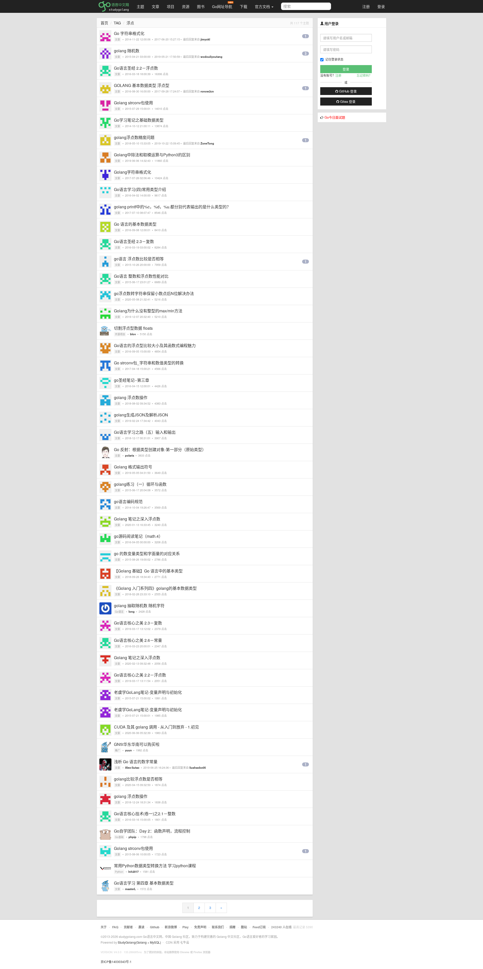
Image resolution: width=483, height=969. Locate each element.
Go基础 (119, 837)
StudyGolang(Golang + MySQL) (139, 942)
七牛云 (184, 942)
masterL (130, 889)
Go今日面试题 (335, 117)
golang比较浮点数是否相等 (138, 779)
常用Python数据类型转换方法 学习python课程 (155, 865)
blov (133, 334)
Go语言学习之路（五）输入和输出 (145, 432)
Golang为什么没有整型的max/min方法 (148, 311)
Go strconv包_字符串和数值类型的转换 (149, 363)
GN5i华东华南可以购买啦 (136, 744)
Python (119, 872)
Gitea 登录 (347, 101)
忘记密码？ (364, 75)
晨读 (141, 927)
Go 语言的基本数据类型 (135, 224)
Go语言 (119, 611)
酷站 (244, 927)
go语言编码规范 (128, 501)
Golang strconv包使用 (133, 103)
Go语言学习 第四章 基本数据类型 (144, 883)
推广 (117, 750)
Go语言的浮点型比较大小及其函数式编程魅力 (155, 345)
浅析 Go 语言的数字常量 (135, 761)
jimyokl (205, 39)
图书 (201, 6)
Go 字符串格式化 (129, 33)
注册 (366, 6)
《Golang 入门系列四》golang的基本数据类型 (155, 588)
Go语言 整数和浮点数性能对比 (141, 276)
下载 (243, 6)
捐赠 (232, 927)
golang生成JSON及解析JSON (141, 415)
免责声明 (200, 927)
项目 (170, 6)
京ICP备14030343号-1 (116, 961)
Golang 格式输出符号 (133, 467)
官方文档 (263, 6)
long (132, 611)
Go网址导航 (222, 6)
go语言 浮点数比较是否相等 (139, 259)
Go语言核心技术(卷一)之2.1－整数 (145, 813)
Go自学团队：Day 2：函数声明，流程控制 (152, 831)
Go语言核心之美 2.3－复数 (138, 623)
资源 (185, 6)
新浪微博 (171, 927)
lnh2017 (133, 871)
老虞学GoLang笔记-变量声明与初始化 (148, 692)
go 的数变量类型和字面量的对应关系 (147, 553)
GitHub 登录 (347, 91)
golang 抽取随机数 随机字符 (139, 605)
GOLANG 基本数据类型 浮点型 (141, 85)
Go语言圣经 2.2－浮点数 (136, 68)
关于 (104, 927)
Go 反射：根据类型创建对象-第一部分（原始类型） (160, 449)
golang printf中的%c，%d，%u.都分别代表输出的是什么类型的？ (172, 207)
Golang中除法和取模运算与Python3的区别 (152, 155)
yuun (128, 750)
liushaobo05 (197, 767)
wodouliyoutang (211, 57)
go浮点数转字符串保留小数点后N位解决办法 (154, 293)
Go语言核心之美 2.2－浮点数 (140, 675)
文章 (155, 6)
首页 (104, 22)
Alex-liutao (132, 767)
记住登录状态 (334, 59)
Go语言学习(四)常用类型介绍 (140, 189)
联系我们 (218, 927)
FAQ (115, 927)
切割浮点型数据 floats (133, 328)
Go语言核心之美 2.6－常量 (138, 640)
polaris (129, 455)
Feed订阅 (259, 927)
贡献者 (128, 927)
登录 (381, 6)
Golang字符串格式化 (132, 172)
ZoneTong (207, 143)
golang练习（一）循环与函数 (140, 484)
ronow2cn (207, 91)
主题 (140, 6)
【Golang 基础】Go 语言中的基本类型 (148, 571)
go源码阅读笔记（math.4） (138, 536)
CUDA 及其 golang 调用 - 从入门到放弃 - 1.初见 (156, 727)
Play (185, 927)
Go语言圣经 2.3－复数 (134, 241)
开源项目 (120, 334)
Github (154, 927)
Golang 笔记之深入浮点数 (137, 519)
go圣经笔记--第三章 (131, 380)
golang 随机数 (126, 51)
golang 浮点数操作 (130, 397)
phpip (132, 837)
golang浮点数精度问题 (134, 137)
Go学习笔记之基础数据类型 (139, 120)
